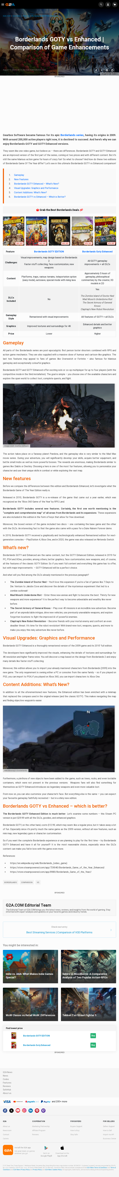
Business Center (109, 1139)
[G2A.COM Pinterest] (37, 1110)
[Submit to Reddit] (112, 70)
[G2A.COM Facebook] (5, 1110)
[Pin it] (106, 70)
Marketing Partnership (40, 1126)
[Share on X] (101, 70)
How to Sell (107, 1130)
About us (7, 1093)
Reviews (7, 1086)
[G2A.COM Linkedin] (30, 1110)
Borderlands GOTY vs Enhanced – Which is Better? (40, 196)
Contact (6, 1135)
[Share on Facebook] (96, 70)
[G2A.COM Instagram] (24, 1110)
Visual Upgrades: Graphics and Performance (36, 188)
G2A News (17, 16)
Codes (6, 1079)
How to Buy (74, 1130)
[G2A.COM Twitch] (43, 1110)
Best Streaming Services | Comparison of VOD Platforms (59, 932)
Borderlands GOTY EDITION (49, 251)
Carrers (6, 1139)
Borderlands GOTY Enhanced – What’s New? (36, 183)
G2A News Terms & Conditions (97, 1167)
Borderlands (10, 882)
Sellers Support (109, 1126)
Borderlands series (72, 135)
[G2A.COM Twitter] (11, 1110)
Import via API (108, 1135)
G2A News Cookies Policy (53, 1169)
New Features (21, 179)
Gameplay (19, 175)
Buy (93, 1035)
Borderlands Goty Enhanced (97, 251)
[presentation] (6, 230)
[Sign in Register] (108, 4)
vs (38, 882)
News (5, 1076)
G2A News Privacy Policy (21, 1169)
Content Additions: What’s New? (30, 192)
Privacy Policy (37, 1169)
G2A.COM (7, 16)
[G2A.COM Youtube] (18, 1110)
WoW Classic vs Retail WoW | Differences (30, 1015)
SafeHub (7, 1090)
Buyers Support (76, 1126)
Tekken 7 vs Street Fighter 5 (79, 1015)
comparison (27, 882)
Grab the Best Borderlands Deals (59, 209)
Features (26, 16)
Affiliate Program (38, 1130)
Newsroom (7, 1130)
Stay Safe (74, 1135)
